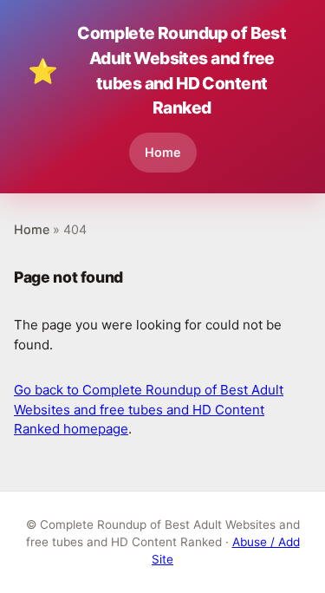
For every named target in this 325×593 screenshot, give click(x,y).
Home (163, 152)
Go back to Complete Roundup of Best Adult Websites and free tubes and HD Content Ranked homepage (148, 409)
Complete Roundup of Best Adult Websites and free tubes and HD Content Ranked (157, 70)
